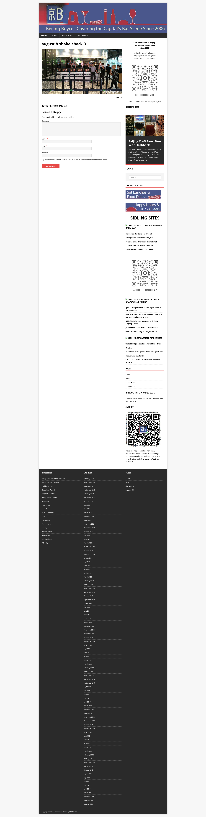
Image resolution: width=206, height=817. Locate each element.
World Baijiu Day (47, 539)
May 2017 (87, 698)
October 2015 (88, 770)
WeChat (155, 459)
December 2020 (89, 547)
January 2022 (88, 520)
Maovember (156, 338)
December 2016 (89, 717)
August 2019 (88, 603)
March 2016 (88, 751)
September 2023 (89, 490)
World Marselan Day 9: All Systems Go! (141, 332)
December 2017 (89, 675)
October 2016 (88, 724)
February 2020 (89, 581)
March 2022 (88, 513)
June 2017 (87, 694)
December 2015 (89, 762)
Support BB (82, 35)
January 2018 (88, 671)
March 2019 (88, 622)
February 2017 (89, 709)
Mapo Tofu (45, 509)
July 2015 (87, 778)
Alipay (150, 101)
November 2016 (89, 721)
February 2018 (89, 668)
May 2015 (87, 785)
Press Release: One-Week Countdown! (141, 242)
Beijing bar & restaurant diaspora (53, 479)
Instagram (151, 56)
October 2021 (88, 532)
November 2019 (89, 592)
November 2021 (89, 528)
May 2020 (87, 569)
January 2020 (88, 584)
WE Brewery (46, 535)
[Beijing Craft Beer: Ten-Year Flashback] (145, 125)
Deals (54, 35)
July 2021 (87, 535)
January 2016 (88, 759)
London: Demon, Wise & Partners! (139, 246)
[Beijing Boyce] (103, 31)
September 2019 (89, 600)
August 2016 (88, 732)
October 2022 (88, 501)
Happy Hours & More (49, 497)
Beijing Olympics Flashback (51, 482)
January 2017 (88, 713)
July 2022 (87, 505)
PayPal (130, 461)
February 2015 (89, 796)
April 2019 (87, 619)
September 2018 (89, 641)
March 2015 (88, 793)
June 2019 (87, 611)
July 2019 (87, 607)
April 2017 (87, 702)
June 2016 (87, 740)
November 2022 (89, 497)
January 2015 (88, 800)
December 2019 (89, 588)
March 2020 (88, 577)
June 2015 (87, 781)
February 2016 (89, 755)
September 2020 (89, 554)
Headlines (45, 501)
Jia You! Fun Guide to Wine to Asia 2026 (142, 328)
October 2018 (88, 637)
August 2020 (88, 558)
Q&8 (43, 516)
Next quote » (131, 401)
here (142, 456)
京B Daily (45, 543)
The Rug (44, 528)
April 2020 (87, 573)
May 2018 (87, 656)
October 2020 (88, 550)
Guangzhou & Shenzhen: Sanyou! (139, 238)
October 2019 (88, 596)
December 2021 (89, 524)
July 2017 (87, 690)
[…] (146, 160)
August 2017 (88, 687)
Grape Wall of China (136, 302)
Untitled (129, 348)
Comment (45, 121)
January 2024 (88, 486)
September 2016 (89, 728)
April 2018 (87, 660)
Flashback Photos (48, 486)
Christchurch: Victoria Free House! (140, 250)
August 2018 (88, 645)
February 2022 (89, 516)
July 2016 (87, 736)
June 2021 (87, 539)
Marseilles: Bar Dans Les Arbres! (139, 234)
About (44, 35)
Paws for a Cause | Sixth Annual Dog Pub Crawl (145, 352)
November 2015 (89, 766)
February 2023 (89, 494)
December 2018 (89, 630)
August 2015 (88, 774)
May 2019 (87, 615)
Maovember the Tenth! (135, 356)
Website (45, 153)
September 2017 (89, 683)
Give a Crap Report (48, 490)
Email (44, 146)
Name (44, 139)
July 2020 (87, 562)
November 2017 (89, 679)
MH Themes (73, 812)
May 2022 (87, 509)
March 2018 (88, 664)
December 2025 (89, 482)
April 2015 (87, 789)
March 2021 (88, 543)
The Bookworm (47, 524)
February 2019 (89, 626)
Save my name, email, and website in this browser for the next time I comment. (75, 160)
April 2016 (87, 747)
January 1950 (88, 804)
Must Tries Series (48, 513)
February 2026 (89, 479)
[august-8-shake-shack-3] (82, 93)
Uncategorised (47, 532)
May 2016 (87, 743)
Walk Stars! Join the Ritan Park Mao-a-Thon (143, 344)
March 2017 (88, 706)
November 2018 (89, 634)
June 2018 (87, 653)
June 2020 (87, 566)
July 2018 (87, 649)
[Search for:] (144, 177)
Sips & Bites (67, 35)
